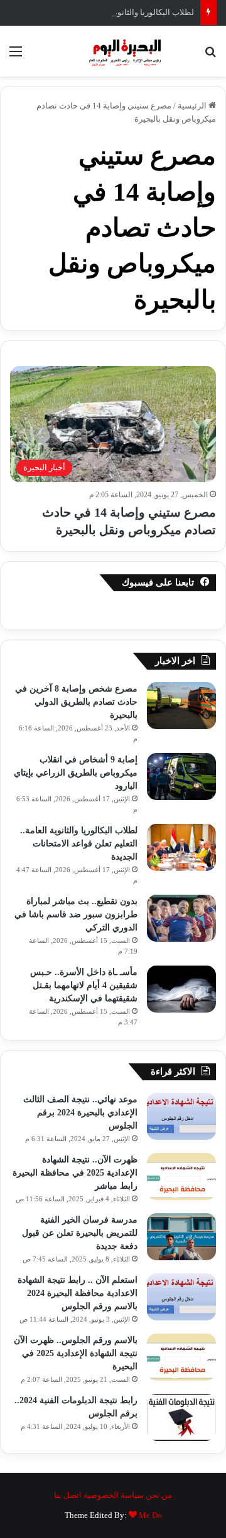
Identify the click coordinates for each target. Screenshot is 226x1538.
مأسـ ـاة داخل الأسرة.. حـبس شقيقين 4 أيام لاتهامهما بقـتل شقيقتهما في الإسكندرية (83, 985)
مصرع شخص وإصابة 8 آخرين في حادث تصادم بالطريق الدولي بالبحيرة (76, 702)
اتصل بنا (68, 1495)
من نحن (159, 1495)
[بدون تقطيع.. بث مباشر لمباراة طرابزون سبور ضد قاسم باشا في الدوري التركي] (181, 918)
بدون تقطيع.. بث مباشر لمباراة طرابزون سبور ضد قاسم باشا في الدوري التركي (75, 914)
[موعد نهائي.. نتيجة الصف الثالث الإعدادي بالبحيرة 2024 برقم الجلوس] (181, 1116)
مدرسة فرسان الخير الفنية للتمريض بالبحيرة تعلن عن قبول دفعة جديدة (79, 1233)
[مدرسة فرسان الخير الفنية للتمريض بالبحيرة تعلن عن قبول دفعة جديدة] (181, 1236)
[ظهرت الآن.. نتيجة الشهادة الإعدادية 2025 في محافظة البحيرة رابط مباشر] (181, 1176)
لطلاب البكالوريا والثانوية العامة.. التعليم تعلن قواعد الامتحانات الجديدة (78, 843)
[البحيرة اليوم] (113, 51)
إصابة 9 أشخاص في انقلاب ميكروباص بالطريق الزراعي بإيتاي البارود (75, 773)
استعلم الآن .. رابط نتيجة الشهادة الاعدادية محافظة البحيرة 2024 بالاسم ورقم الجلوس (77, 1293)
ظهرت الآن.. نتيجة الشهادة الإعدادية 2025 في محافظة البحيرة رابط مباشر (75, 1173)
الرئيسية (193, 105)
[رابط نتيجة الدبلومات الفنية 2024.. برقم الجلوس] (181, 1417)
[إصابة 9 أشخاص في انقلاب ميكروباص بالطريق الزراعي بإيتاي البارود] (181, 776)
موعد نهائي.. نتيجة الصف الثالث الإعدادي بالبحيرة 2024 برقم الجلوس (80, 1112)
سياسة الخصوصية (113, 1495)
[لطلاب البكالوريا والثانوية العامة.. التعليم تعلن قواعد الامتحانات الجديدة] (181, 847)
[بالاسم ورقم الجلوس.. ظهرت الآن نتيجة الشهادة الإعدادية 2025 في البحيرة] (181, 1357)
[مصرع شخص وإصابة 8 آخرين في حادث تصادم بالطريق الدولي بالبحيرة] (181, 705)
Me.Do (150, 1515)
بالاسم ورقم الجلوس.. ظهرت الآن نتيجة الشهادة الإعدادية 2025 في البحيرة (75, 1353)
